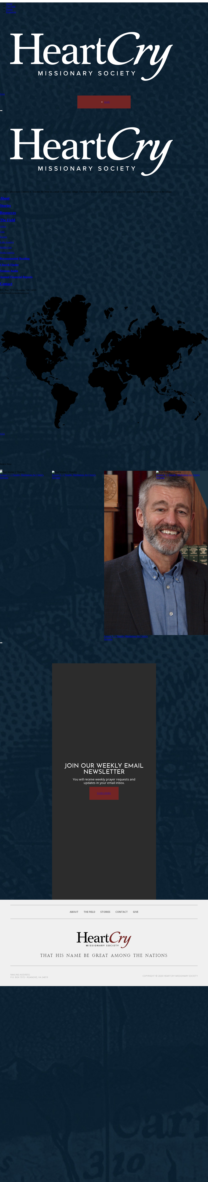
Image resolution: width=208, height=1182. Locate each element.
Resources (11, 12)
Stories (9, 9)
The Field (10, 6)
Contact (121, 912)
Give (2, 94)
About (9, 3)
